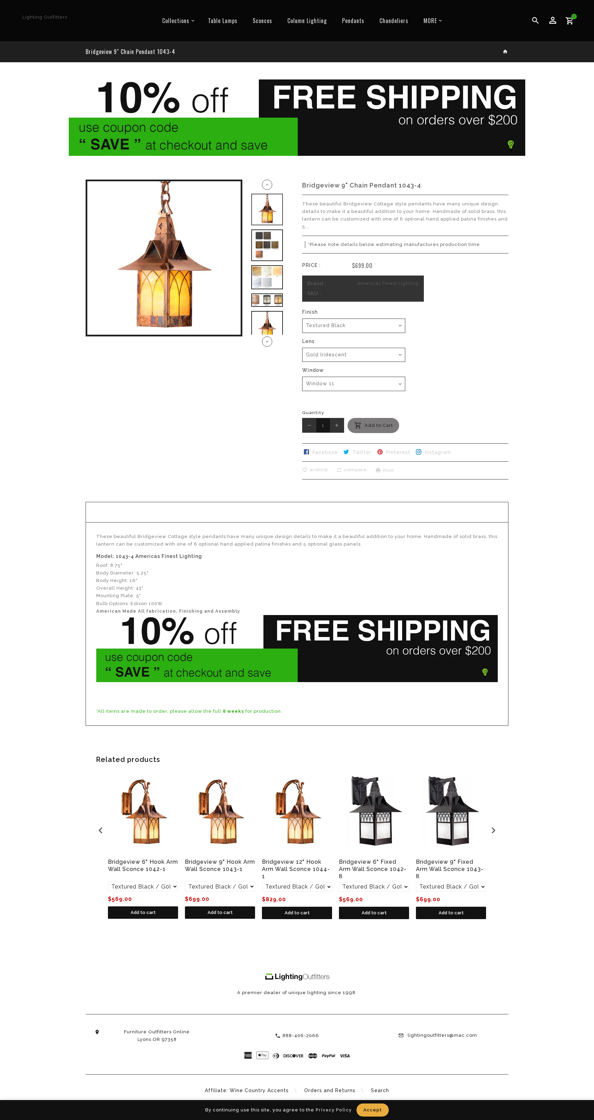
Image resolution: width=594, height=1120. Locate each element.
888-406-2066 (301, 1035)
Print (388, 470)
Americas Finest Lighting (388, 283)
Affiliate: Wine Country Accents (247, 1090)
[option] (267, 209)
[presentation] (101, 830)
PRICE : (311, 265)
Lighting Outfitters (44, 17)
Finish (310, 312)
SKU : (314, 293)
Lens (308, 341)
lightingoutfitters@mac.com (442, 1035)
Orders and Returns (329, 1090)
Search (380, 1090)
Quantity (313, 412)
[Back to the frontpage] (505, 52)
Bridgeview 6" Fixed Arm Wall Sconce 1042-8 (373, 869)
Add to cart (143, 912)
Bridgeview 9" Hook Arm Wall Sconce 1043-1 (220, 865)
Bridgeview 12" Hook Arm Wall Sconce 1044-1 (296, 869)
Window (313, 370)
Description (297, 512)
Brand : (316, 283)
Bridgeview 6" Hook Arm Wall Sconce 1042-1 (143, 865)
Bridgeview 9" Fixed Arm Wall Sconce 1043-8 (450, 869)
